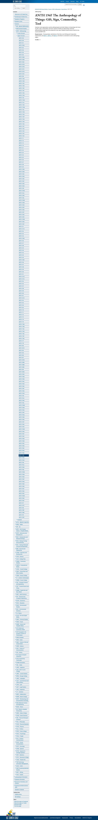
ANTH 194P (21, 412)
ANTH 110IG (22, 100)
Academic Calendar (19, 789)
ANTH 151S (21, 279)
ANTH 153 (21, 283)
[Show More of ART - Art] (15, 526)
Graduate (20, 519)
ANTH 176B (21, 326)
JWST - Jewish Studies (21, 673)
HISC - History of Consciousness (20, 649)
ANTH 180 (21, 345)
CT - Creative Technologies (22, 577)
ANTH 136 (21, 240)
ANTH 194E (21, 386)
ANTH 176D (21, 331)
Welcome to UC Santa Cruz (21, 14)
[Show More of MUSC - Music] (15, 706)
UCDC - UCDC (19, 766)
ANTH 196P (21, 479)
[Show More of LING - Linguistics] (15, 689)
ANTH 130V (21, 217)
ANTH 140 (21, 250)
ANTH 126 (21, 159)
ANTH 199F (21, 517)
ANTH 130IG (22, 190)
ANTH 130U (21, 214)
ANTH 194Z (21, 436)
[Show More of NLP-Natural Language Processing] (15, 709)
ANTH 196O (21, 476)
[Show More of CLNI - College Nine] (15, 558)
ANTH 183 (21, 350)
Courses (17, 23)
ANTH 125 (21, 157)
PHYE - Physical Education (22, 724)
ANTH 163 (21, 302)
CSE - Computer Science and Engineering (22, 583)
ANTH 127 (21, 162)
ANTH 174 (21, 319)
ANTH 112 (21, 140)
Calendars (72, 1)
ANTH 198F (21, 510)
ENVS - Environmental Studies (21, 606)
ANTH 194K (21, 400)
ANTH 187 (21, 357)
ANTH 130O (21, 205)
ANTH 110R (21, 121)
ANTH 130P (21, 207)
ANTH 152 (21, 281)
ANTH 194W (22, 429)
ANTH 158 (21, 288)
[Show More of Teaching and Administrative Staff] (14, 785)
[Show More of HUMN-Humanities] (15, 662)
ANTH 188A (21, 362)
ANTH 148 (21, 267)
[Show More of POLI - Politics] (15, 728)
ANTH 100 (21, 38)
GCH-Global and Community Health (20, 629)
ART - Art (18, 526)
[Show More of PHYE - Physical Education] (15, 724)
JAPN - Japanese (20, 667)
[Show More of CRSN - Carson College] (15, 575)
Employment (65, 817)
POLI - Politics (19, 729)
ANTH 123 (21, 152)
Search (23, 8)
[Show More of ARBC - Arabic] (15, 524)
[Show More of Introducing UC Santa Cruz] (14, 16)
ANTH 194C (21, 381)
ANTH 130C (21, 174)
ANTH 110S (21, 124)
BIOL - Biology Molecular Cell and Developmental (22, 545)
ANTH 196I (21, 462)
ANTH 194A (21, 376)
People (67, 1)
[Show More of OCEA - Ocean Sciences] (15, 715)
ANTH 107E (21, 74)
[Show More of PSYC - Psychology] (15, 733)
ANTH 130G (21, 183)
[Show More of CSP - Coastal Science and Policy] (15, 586)
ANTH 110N (21, 112)
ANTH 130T (21, 212)
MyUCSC (62, 1)
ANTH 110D (21, 85)
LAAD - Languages (20, 678)
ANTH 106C (21, 62)
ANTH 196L (21, 469)
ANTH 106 (21, 54)
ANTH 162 (21, 300)
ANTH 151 (21, 274)
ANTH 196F (21, 455)
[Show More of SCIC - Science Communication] (15, 738)
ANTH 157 (21, 286)
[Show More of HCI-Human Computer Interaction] (15, 654)
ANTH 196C (21, 448)
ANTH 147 (21, 264)
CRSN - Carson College (21, 575)
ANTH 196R (21, 484)
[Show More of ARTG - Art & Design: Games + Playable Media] (15, 529)
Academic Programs (19, 19)
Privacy (71, 817)
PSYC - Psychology (20, 733)
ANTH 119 (21, 145)
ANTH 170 (21, 310)
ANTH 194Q (21, 414)
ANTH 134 (21, 236)
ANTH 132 (21, 231)
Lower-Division (21, 33)
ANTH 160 (21, 293)
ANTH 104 (21, 50)
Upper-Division (21, 35)
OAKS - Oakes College (21, 713)
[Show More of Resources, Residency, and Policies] (14, 781)
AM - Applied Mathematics (22, 26)
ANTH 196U (21, 491)
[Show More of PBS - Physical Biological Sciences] (15, 717)
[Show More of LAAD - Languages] (15, 678)
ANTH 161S (21, 298)
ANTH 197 (21, 503)
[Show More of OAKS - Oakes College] (15, 713)
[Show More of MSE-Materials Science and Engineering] (15, 702)
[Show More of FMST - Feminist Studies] (15, 619)
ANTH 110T (21, 126)
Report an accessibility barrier (41, 817)
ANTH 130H (21, 186)
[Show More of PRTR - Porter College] (15, 731)
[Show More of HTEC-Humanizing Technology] (15, 658)
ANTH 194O (21, 410)
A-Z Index (82, 1)
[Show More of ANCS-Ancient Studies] (15, 28)
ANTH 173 (21, 317)
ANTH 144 (21, 257)
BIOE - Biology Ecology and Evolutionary (21, 541)
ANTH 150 (21, 271)
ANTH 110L (21, 109)
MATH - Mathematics (21, 694)
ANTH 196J (21, 465)
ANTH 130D (21, 176)
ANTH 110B (21, 81)
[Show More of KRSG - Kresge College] (15, 675)
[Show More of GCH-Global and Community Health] (15, 628)
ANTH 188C (21, 367)
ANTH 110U (21, 128)
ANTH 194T (21, 422)
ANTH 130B (21, 171)
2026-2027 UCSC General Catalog (41, 9)
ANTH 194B (21, 379)
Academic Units (18, 21)
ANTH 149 (21, 269)
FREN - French (19, 621)
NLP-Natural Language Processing (21, 710)
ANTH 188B (21, 364)
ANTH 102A (21, 45)
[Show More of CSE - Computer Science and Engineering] (15, 582)
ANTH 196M (22, 472)
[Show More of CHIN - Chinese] (15, 556)
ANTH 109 (21, 40)
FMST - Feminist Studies (22, 619)
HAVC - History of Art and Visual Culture (22, 643)
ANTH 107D (21, 71)
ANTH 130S (21, 209)
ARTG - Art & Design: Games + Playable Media (22, 530)
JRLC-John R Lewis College (20, 670)
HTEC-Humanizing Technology (20, 659)
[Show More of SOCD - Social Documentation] (15, 742)
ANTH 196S (21, 486)
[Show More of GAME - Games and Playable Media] (15, 624)
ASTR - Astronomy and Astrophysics (21, 534)
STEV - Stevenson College (22, 757)
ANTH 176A (21, 324)
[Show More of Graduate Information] (14, 779)
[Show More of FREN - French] (15, 621)
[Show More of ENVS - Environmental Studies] (15, 605)
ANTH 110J (21, 102)
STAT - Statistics (20, 755)
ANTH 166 (21, 307)
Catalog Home (18, 794)
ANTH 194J (21, 398)
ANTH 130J (21, 193)
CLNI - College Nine (21, 559)
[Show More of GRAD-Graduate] (15, 637)
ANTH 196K (21, 467)
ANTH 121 (21, 147)
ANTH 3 (55, 35)
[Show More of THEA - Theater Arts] (15, 759)
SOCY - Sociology (20, 746)
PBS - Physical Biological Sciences (22, 718)
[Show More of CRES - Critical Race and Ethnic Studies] (15, 571)
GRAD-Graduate (20, 637)
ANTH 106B (21, 59)
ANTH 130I (21, 188)
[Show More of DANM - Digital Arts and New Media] (15, 590)
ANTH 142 (21, 252)
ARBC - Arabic (19, 524)
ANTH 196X (21, 498)
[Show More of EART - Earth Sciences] (15, 594)
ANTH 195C (21, 443)
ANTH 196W (22, 495)
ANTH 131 (21, 226)
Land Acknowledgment (55, 817)
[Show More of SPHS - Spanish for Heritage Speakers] (15, 750)
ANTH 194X (21, 431)
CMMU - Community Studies (21, 562)
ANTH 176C (21, 329)
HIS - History (19, 652)
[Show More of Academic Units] (14, 21)
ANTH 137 (21, 243)
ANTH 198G (21, 512)
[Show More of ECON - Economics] (15, 600)
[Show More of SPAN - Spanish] (15, 748)
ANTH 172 (21, 314)
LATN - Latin (19, 684)
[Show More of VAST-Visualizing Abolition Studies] (15, 768)
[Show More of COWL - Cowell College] (15, 569)
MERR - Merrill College (21, 696)
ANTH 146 (21, 262)
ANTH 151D (21, 276)
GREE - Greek (19, 639)
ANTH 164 (21, 305)
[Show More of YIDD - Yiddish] (15, 774)
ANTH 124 (21, 155)
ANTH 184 (21, 352)
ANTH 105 (21, 52)
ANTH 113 (21, 143)
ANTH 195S (21, 445)
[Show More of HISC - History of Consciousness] (15, 648)
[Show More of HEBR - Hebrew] (15, 646)
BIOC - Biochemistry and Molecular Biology (22, 537)
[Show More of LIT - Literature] (15, 691)
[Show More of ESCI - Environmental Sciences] (15, 609)
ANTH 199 (21, 515)
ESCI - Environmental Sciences (21, 610)
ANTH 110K (21, 105)
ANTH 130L (21, 198)
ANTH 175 (21, 322)
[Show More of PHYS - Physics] (15, 726)
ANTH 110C (21, 83)
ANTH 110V (21, 131)
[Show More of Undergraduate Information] (14, 777)
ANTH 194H (21, 393)
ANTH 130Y (21, 224)
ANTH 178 (21, 343)
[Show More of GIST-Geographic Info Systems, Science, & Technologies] (15, 631)
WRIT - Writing (19, 772)
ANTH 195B (21, 441)
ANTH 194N (21, 407)
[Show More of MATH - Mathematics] (15, 694)
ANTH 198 (21, 507)
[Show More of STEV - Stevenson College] (15, 757)
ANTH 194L (21, 403)
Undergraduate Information (21, 777)
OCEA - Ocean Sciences (21, 715)
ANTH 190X (21, 374)
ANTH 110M (22, 107)
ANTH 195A (21, 438)
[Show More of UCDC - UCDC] (15, 765)
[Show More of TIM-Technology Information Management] (15, 762)
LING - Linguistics (20, 689)
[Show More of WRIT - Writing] (15, 772)
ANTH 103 (21, 47)
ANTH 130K (21, 195)
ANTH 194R (21, 417)
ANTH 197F (21, 505)
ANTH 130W (22, 219)
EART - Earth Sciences (21, 594)
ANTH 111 (21, 138)
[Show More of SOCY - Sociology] (15, 746)
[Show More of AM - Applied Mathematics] (15, 26)
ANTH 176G (21, 338)
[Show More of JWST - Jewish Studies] (15, 673)
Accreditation (78, 817)
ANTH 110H (21, 95)
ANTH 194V (21, 426)
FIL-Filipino (19, 613)
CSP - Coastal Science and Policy (22, 587)
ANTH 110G (21, 93)
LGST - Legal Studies (21, 687)
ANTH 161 (21, 295)
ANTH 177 (21, 341)
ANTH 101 (21, 43)
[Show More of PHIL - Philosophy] (15, 721)
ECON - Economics (20, 600)
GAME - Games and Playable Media (20, 625)
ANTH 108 (21, 76)
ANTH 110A (21, 78)
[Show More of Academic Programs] (14, 19)
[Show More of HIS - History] (15, 652)
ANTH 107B (21, 66)
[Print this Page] (84, 5)
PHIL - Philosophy (20, 721)
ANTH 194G (21, 391)
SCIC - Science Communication (19, 739)
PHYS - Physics (20, 726)
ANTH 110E (21, 88)
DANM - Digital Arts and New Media (21, 591)
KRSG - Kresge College (21, 676)
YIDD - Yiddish (19, 774)
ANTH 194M (22, 405)
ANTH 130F (21, 181)
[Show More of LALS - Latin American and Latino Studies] (15, 680)
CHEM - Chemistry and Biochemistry (21, 553)
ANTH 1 (45, 35)
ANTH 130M (22, 200)
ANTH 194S (21, 419)
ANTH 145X (21, 260)
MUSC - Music (19, 706)
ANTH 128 (21, 164)
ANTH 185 (21, 355)
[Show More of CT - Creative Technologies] (15, 577)
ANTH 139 (21, 248)
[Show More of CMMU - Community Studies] (15, 561)
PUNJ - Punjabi (19, 736)
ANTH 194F (21, 388)
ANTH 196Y (21, 500)
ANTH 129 (21, 167)
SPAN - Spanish (20, 748)
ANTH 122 (21, 150)
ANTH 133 (21, 233)
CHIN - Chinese (19, 556)
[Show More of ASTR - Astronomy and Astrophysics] (15, 533)
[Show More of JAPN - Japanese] (15, 667)
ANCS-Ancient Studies (21, 28)
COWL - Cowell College (21, 569)
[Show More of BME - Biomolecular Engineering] (15, 548)
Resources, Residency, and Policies (21, 782)
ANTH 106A (21, 57)
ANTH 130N (21, 202)
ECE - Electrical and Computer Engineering (21, 597)
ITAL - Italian (19, 665)
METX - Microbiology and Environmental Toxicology (22, 699)
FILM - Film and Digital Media (21, 616)
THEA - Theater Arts (21, 759)
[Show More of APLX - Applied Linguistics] (15, 522)
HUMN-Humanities (20, 662)
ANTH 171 (21, 312)
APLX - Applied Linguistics (22, 522)
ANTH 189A (21, 372)
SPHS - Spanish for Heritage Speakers (20, 751)
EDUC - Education (20, 603)
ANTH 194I (21, 395)
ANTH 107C (21, 69)
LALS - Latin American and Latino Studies (22, 681)
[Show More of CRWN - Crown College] (15, 580)
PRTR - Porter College (21, 731)
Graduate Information (20, 779)
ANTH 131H (21, 229)
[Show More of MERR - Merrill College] (15, 696)
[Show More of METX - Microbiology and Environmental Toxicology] (15, 698)
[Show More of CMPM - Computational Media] (15, 565)
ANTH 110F (21, 90)
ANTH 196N (21, 474)
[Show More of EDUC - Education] (15, 602)
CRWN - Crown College (21, 580)
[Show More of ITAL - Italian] (15, 664)
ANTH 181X (21, 348)
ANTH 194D (21, 383)
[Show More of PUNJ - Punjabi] (15, 736)
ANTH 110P (21, 116)
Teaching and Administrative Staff (21, 786)
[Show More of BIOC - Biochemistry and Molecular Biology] (15, 537)
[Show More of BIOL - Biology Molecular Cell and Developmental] (15, 544)
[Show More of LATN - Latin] (15, 684)
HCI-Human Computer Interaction (21, 655)
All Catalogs (18, 796)
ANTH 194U (21, 424)
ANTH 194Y (21, 434)
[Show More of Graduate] (17, 519)
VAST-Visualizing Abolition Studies (22, 769)
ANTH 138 (21, 245)
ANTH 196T (21, 488)
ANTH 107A (21, 64)
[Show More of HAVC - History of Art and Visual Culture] (15, 642)
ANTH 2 (49, 35)
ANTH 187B (21, 360)
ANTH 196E (21, 453)
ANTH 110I (21, 97)
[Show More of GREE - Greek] (15, 639)
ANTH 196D (21, 450)
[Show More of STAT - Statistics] (15, 754)
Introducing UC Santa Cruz (21, 16)
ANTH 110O (21, 114)
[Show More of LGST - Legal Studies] (15, 687)
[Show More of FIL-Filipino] (15, 613)
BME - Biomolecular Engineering (20, 549)
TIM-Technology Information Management (22, 762)
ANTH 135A (21, 238)
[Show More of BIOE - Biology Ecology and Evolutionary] (15, 540)
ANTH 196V (21, 493)
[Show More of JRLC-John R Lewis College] (15, 669)
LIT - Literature (19, 692)
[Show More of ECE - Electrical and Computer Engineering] (15, 596)
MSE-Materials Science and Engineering (21, 703)
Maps (77, 1)
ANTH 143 (21, 255)
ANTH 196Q (21, 481)
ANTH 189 (21, 369)
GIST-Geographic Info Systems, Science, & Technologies (21, 633)
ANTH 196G (21, 457)
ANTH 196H (21, 460)
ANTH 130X (21, 221)
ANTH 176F (21, 336)
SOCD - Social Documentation (19, 743)
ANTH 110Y (21, 133)
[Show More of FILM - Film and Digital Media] (15, 615)
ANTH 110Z (21, 136)
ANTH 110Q (21, 119)
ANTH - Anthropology (21, 31)
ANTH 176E (21, 333)
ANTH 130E (21, 178)
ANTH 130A (21, 169)
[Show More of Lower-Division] (17, 33)
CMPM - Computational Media (21, 566)
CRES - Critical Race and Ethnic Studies (22, 572)
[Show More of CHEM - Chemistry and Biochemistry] (15, 552)
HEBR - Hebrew (20, 646)
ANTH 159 (21, 291)
